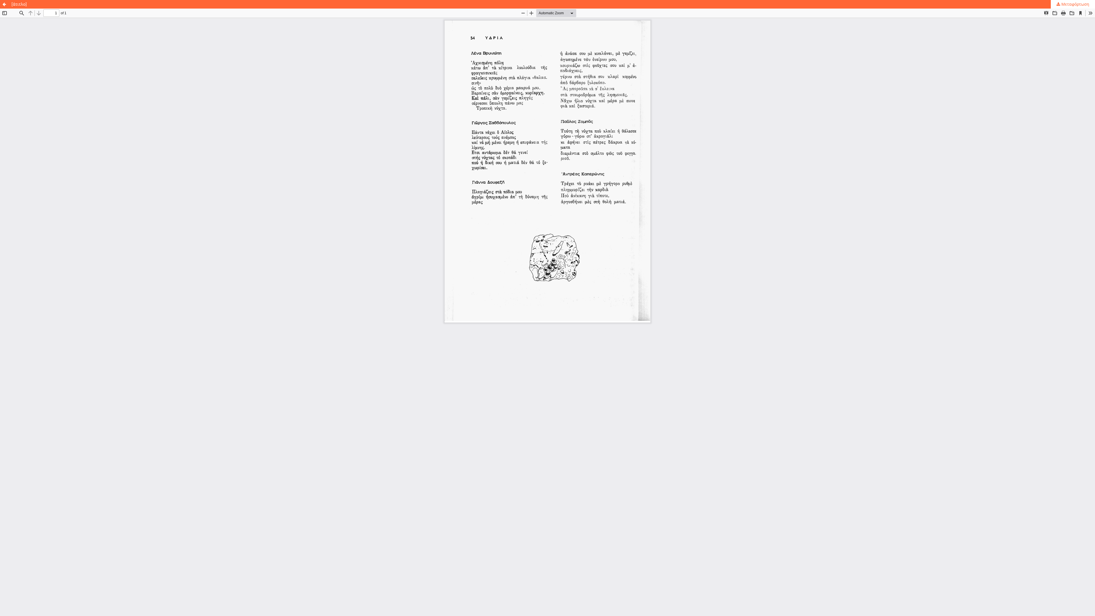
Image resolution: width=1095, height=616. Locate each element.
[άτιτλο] (19, 4)
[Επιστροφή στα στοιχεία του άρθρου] (4, 4)
